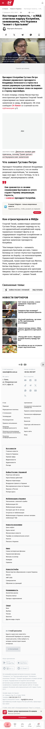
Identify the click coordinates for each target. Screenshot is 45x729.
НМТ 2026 (9, 578)
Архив (26, 428)
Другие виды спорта (13, 619)
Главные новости (12, 451)
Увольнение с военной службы (16, 501)
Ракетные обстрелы (13, 475)
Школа (8, 575)
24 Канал (5, 9)
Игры (25, 435)
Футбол (8, 611)
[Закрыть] (41, 711)
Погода (8, 465)
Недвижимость (12, 590)
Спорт (8, 606)
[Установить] (22, 714)
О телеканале (7, 413)
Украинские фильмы (13, 554)
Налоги (8, 539)
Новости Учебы (12, 569)
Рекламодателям (8, 420)
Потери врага (10, 492)
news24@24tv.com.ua (10, 372)
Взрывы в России (12, 489)
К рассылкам (13, 649)
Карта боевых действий (14, 478)
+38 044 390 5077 (29, 372)
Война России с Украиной (16, 472)
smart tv (9, 668)
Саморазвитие (11, 580)
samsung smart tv (23, 668)
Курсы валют (10, 530)
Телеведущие (7, 416)
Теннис (8, 614)
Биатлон (9, 616)
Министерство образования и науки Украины (21, 572)
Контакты (27, 417)
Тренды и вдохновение (14, 599)
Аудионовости (11, 462)
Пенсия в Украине (12, 541)
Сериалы (9, 562)
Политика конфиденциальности (10, 427)
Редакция (6, 406)
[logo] (9, 3)
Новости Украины (16, 9)
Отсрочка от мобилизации (15, 513)
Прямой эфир (10, 457)
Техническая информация (32, 414)
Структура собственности (32, 424)
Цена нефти (10, 527)
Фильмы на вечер (12, 557)
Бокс (7, 608)
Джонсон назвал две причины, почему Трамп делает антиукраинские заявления (18, 154)
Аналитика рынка (12, 593)
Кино (8, 548)
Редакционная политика (10, 409)
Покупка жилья (11, 596)
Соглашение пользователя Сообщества (32, 407)
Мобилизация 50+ (12, 504)
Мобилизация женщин (14, 507)
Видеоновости (11, 460)
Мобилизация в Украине (16, 499)
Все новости (11, 449)
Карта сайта (28, 431)
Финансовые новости (13, 533)
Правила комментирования (33, 411)
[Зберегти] (38, 35)
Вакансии (27, 421)
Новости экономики (14, 525)
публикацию (8, 108)
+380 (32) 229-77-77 (15, 697)
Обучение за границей (14, 583)
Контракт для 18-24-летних (15, 510)
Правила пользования (10, 423)
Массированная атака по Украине (17, 486)
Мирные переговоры (13, 480)
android (9, 663)
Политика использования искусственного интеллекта (11, 432)
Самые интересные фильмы (15, 551)
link (25, 380)
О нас (4, 402)
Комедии (9, 560)
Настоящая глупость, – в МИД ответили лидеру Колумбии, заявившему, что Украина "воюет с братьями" (33, 9)
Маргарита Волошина (14, 28)
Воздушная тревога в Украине (16, 483)
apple (23, 663)
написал (10, 198)
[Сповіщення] (42, 3)
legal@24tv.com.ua (27, 699)
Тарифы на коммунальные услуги (17, 536)
